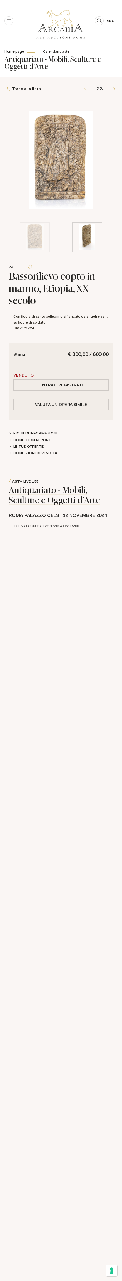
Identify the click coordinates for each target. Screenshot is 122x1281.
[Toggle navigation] (8, 20)
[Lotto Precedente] (85, 89)
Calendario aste (56, 51)
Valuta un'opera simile (61, 404)
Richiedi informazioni (35, 433)
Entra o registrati (61, 385)
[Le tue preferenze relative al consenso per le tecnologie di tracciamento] (111, 1270)
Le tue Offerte (28, 446)
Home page (14, 51)
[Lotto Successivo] (114, 89)
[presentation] (15, 134)
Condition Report (32, 440)
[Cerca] (99, 20)
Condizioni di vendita (35, 453)
